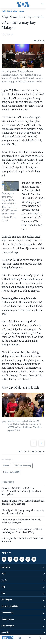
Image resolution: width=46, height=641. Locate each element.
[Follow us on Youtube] (15, 559)
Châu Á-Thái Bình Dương (13, 11)
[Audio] (30, 638)
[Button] (39, 41)
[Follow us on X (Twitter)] (10, 559)
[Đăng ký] (33, 559)
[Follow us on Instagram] (21, 559)
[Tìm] (40, 638)
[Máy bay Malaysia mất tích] (23, 405)
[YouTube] (20, 638)
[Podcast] (27, 559)
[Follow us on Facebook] (4, 559)
